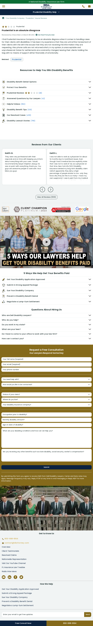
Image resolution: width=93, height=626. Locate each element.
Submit (46, 467)
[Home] (3, 18)
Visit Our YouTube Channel (14, 563)
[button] (3, 6)
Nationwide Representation (14, 559)
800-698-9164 (69, 623)
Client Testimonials (10, 551)
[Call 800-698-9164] (82, 7)
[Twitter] (21, 577)
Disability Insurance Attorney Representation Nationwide (46, 6)
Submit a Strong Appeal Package (17, 593)
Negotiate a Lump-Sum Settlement (18, 605)
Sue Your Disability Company (15, 597)
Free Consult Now (23, 623)
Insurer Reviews (41, 18)
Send (88, 614)
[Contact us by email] (88, 7)
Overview (6, 547)
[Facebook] (15, 577)
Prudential (30, 18)
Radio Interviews (9, 571)
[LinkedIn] (9, 577)
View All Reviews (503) (46, 197)
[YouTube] (3, 577)
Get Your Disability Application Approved (20, 589)
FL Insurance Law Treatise (13, 567)
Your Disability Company (15, 18)
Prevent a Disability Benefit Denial (17, 601)
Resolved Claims (9, 555)
